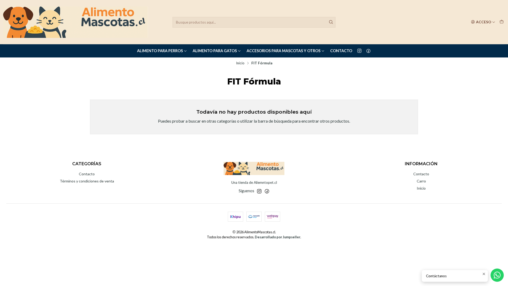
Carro (421, 181)
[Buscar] (330, 22)
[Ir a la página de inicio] (75, 22)
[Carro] (501, 22)
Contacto (341, 50)
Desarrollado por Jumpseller (277, 237)
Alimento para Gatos (215, 50)
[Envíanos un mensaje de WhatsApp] (497, 275)
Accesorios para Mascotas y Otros (283, 50)
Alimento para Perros (160, 50)
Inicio (240, 63)
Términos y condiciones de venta (87, 181)
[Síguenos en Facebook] (368, 50)
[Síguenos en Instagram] (359, 50)
